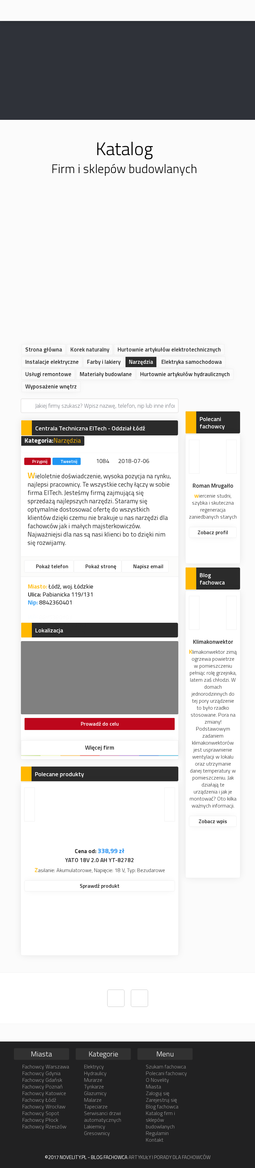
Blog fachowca (162, 1106)
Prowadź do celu (100, 724)
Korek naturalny (89, 349)
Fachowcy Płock (40, 1120)
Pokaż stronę (100, 566)
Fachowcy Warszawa (45, 1066)
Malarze (93, 1100)
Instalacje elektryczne (52, 361)
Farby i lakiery (104, 361)
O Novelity (157, 1080)
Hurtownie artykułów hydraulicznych (185, 374)
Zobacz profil (213, 532)
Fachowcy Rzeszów (44, 1126)
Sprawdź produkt (100, 886)
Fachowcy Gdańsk (42, 1080)
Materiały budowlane (106, 374)
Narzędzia (141, 361)
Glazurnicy (95, 1093)
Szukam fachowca (166, 1066)
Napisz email (147, 566)
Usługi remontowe (48, 374)
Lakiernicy (94, 1126)
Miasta (153, 1086)
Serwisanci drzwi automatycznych (102, 1116)
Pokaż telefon (51, 566)
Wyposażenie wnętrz (51, 386)
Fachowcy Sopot (40, 1113)
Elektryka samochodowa (191, 361)
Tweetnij (68, 461)
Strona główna (43, 349)
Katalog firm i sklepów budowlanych (160, 1119)
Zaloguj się (157, 1093)
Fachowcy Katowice (44, 1093)
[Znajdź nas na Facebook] (139, 998)
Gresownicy (97, 1133)
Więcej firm (99, 747)
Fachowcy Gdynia (41, 1073)
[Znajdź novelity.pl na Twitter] (116, 998)
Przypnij (39, 461)
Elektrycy (94, 1066)
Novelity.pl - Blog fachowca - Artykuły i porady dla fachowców (23, 10)
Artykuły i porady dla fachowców (169, 1157)
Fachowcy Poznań (42, 1086)
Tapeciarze (96, 1106)
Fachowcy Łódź (39, 1100)
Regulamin (157, 1133)
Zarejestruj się (161, 1100)
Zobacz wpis (213, 821)
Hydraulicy (95, 1073)
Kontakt (154, 1140)
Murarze (93, 1080)
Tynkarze (94, 1086)
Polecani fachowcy (166, 1073)
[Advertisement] (127, 269)
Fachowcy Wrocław (43, 1106)
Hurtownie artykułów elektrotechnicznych (169, 349)
